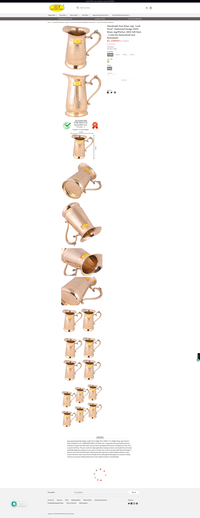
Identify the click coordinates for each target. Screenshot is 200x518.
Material (109, 65)
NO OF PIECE (110, 51)
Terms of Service (71, 503)
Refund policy (83, 503)
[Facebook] (131, 503)
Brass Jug (112, 46)
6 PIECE (132, 55)
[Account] (146, 7)
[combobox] (111, 74)
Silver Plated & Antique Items (120, 15)
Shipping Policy (75, 500)
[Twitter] (129, 503)
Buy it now (124, 85)
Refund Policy (88, 500)
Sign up (134, 492)
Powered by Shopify (69, 513)
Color (109, 59)
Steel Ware (85, 15)
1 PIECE (110, 55)
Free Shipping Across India (65, 19)
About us (59, 500)
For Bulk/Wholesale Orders (55, 503)
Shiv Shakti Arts (112, 44)
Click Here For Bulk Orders (135, 19)
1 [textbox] (108, 74)
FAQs (66, 500)
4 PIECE (124, 55)
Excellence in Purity (100, 19)
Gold (108, 61)
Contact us (51, 500)
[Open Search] (77, 7)
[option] (65, 18)
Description (100, 437)
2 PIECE (117, 55)
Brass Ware (63, 15)
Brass (109, 68)
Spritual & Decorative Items (100, 15)
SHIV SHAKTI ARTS (60, 513)
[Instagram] (134, 503)
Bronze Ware (74, 15)
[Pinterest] (137, 503)
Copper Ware (51, 15)
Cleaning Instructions (101, 500)
